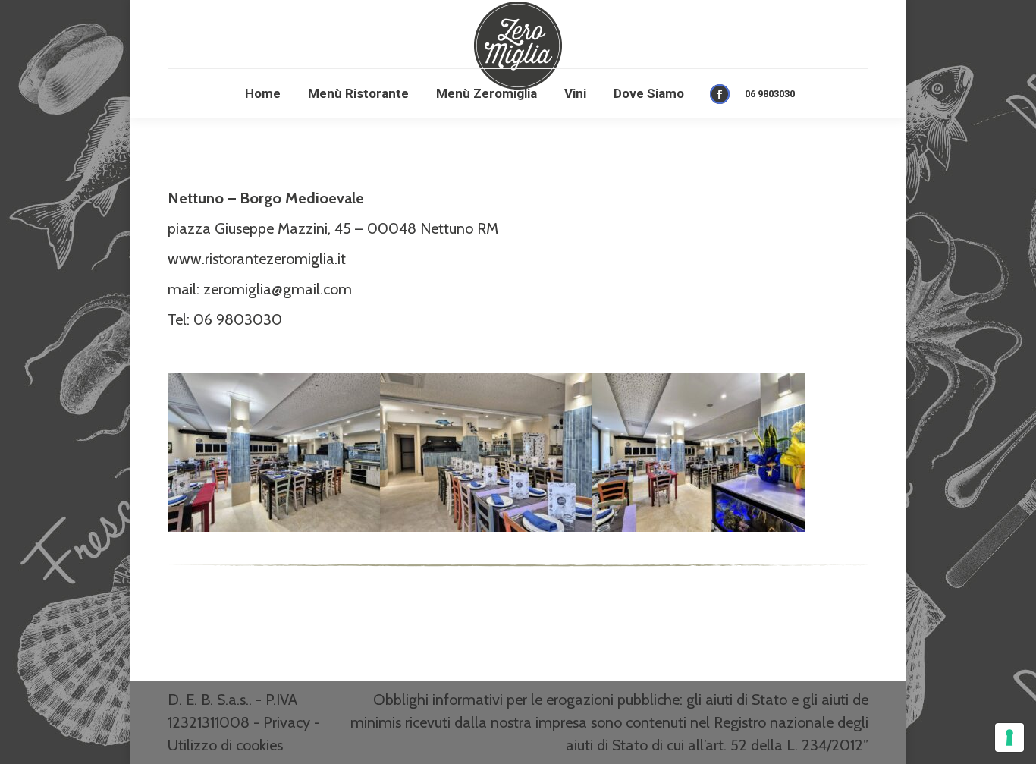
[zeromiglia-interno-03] (486, 452)
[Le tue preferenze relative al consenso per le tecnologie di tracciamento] (1009, 737)
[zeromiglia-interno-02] (274, 452)
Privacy (286, 722)
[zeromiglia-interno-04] (698, 452)
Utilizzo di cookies (225, 745)
